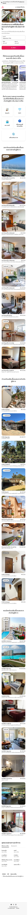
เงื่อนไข (17, 908)
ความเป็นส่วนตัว (11, 908)
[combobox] (13, 38)
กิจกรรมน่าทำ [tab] (14, 846)
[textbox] (7, 43)
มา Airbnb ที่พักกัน (20, 7)
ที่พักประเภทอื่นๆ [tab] (5, 846)
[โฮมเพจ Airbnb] (3, 7)
